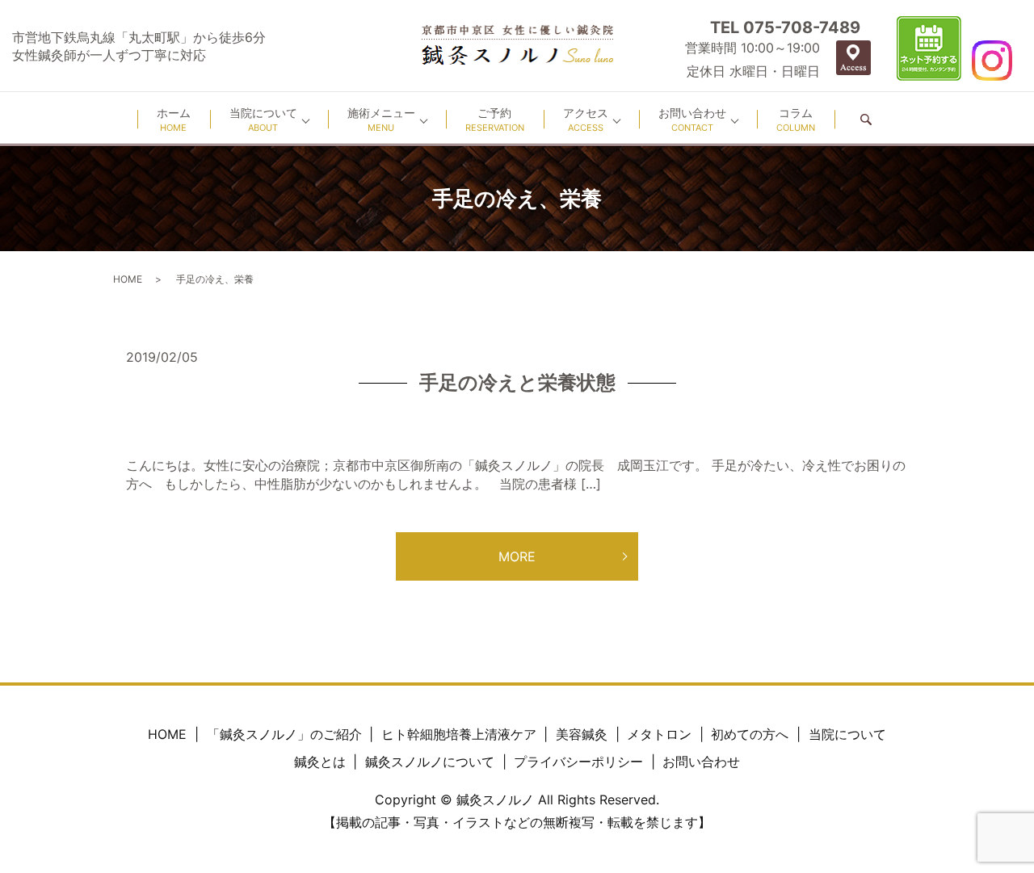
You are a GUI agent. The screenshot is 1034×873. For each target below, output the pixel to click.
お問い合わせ (692, 119)
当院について (263, 119)
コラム (795, 119)
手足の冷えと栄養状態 (517, 382)
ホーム (174, 119)
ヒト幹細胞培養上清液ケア (458, 734)
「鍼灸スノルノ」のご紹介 (284, 734)
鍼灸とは (320, 761)
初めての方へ (749, 734)
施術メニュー (381, 119)
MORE (517, 556)
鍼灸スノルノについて (429, 761)
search (866, 119)
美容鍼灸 (581, 734)
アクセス (585, 119)
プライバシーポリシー (578, 761)
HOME (127, 279)
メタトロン (659, 734)
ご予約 (494, 119)
